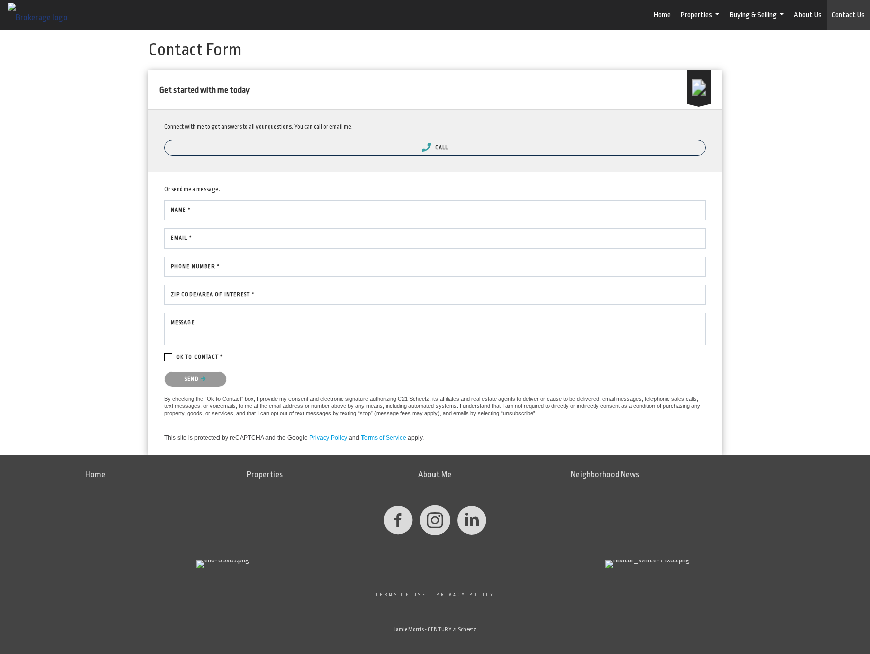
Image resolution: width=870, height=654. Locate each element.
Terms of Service (383, 437)
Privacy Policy (328, 437)
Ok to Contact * (200, 357)
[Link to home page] (43, 15)
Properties (701, 20)
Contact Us (848, 15)
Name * (181, 210)
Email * (181, 238)
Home (662, 15)
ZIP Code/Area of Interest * (213, 295)
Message (183, 323)
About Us (808, 15)
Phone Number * (195, 267)
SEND (193, 379)
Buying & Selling (758, 20)
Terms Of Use (401, 594)
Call (441, 148)
